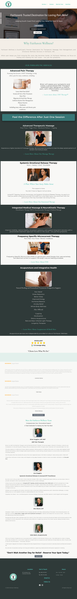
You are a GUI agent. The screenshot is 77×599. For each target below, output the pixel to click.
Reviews (52, 4)
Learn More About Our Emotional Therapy (39, 202)
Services (44, 4)
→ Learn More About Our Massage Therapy (38, 154)
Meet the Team (59, 4)
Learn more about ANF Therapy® (56, 95)
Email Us (47, 578)
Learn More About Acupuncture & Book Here (39, 329)
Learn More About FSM (39, 262)
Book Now (68, 4)
